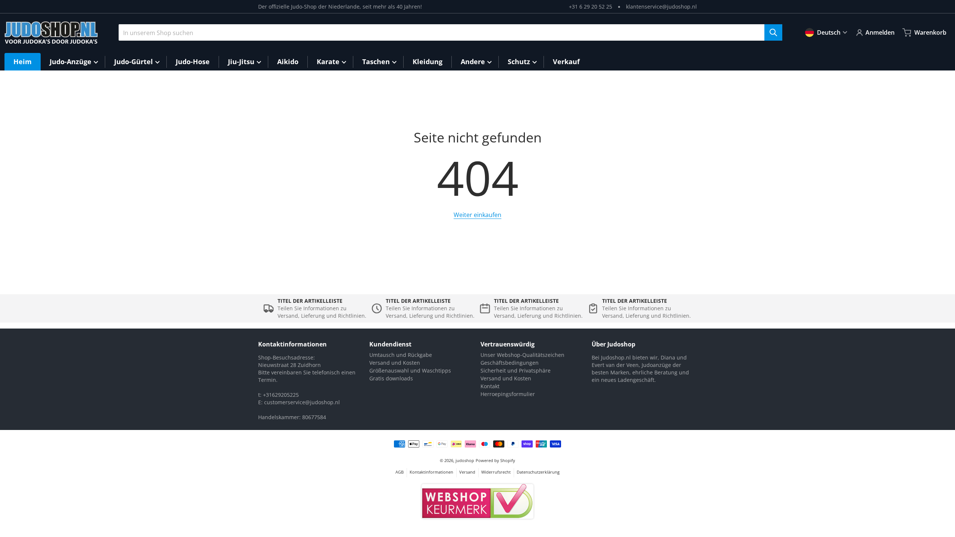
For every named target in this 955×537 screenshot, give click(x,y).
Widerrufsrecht (496, 472)
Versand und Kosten (394, 362)
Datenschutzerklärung (538, 472)
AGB (399, 472)
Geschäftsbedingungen (509, 362)
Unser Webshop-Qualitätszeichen (522, 354)
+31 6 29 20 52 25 (590, 6)
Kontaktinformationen (431, 472)
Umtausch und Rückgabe (400, 354)
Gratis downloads (391, 378)
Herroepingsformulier (507, 394)
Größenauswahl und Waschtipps (410, 370)
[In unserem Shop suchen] (773, 32)
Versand (467, 472)
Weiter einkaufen (477, 215)
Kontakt (490, 386)
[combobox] (450, 32)
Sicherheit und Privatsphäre (515, 370)
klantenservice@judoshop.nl (661, 6)
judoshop (464, 460)
